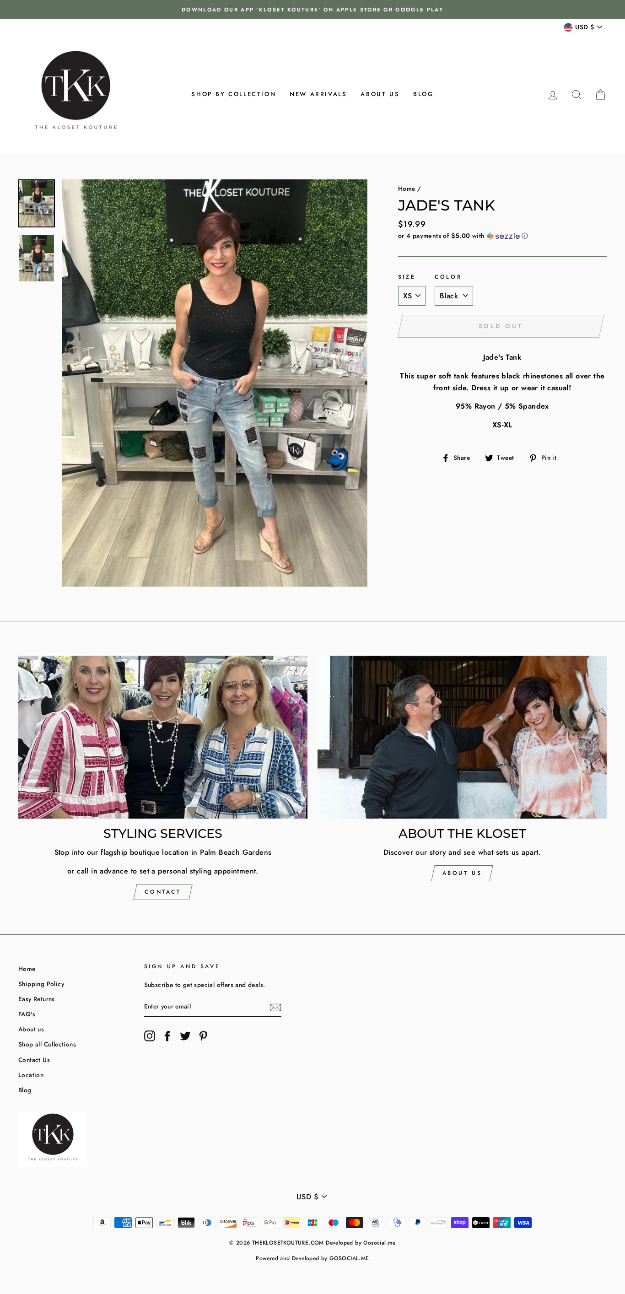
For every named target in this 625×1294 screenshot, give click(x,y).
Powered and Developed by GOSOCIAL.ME (312, 1258)
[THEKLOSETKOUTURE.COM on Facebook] (167, 1035)
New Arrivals (318, 94)
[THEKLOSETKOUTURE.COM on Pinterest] (203, 1035)
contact (163, 892)
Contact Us (34, 1059)
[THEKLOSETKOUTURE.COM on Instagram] (149, 1035)
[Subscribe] (275, 1007)
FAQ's (26, 1014)
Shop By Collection (233, 94)
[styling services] (162, 737)
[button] (502, 235)
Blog (423, 94)
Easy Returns (36, 998)
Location (30, 1074)
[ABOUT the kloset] (462, 737)
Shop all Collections (47, 1044)
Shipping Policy (41, 983)
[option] (312, 10)
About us (380, 94)
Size (406, 277)
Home (406, 188)
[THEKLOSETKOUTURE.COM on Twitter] (185, 1035)
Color (448, 277)
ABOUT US (462, 873)
